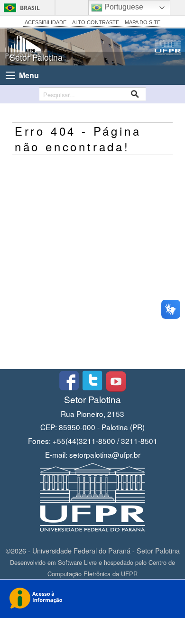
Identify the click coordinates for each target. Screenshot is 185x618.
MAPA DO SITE (142, 22)
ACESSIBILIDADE (45, 22)
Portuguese (122, 7)
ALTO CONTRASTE (95, 22)
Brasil (30, 8)
